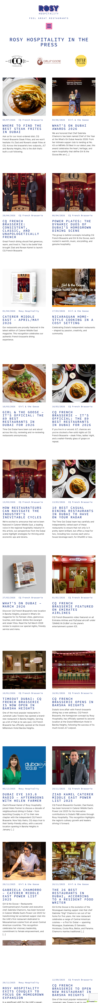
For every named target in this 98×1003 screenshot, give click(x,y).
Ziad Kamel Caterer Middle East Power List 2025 (73, 797)
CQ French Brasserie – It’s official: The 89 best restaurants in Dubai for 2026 (71, 418)
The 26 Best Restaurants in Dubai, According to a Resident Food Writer (73, 896)
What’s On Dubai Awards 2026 (69, 127)
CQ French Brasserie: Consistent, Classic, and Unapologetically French (21, 229)
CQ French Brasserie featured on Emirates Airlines (73, 608)
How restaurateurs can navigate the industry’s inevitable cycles (22, 512)
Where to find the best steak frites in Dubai (22, 128)
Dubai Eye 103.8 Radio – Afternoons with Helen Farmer (23, 797)
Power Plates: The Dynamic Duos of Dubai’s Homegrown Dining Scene (71, 226)
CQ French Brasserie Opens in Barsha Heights (73, 702)
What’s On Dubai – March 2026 (22, 604)
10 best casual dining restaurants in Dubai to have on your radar (73, 512)
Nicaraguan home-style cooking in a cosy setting (73, 320)
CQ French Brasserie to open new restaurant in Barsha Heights (71, 990)
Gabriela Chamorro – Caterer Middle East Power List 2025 (22, 894)
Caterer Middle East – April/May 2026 (21, 320)
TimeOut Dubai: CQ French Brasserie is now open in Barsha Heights (22, 703)
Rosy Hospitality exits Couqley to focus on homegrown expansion (23, 993)
